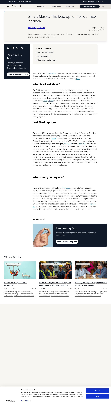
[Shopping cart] (103, 6)
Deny (97, 396)
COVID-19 (68, 144)
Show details (25, 400)
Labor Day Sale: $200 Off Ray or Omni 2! (19, 1)
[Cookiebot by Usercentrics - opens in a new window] (10, 401)
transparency (48, 101)
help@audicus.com (88, 1)
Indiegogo (66, 188)
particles (82, 144)
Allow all (97, 390)
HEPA (54, 138)
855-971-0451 (100, 2)
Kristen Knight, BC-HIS (36, 27)
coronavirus (51, 73)
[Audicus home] (14, 6)
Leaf (78, 78)
